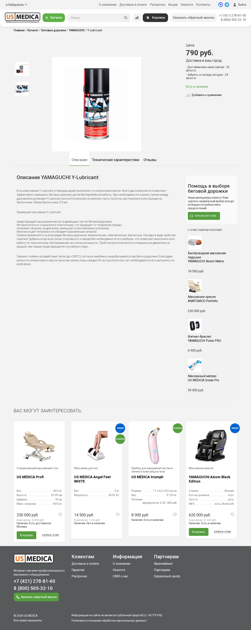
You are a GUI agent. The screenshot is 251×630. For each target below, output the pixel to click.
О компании (107, 4)
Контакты (203, 4)
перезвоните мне (205, 216)
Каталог (56, 17)
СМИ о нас (120, 576)
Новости (187, 4)
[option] (22, 69)
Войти (242, 4)
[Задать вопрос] (60, 514)
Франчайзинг (163, 564)
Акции (172, 4)
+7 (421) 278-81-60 (232, 15)
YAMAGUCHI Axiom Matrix (207, 257)
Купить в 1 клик (50, 535)
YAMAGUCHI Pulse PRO (204, 339)
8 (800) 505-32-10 (233, 20)
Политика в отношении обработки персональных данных (108, 620)
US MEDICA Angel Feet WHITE (92, 479)
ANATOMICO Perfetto (203, 299)
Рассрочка (157, 4)
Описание (79, 160)
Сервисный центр (167, 576)
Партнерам (162, 570)
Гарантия (78, 570)
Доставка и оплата (133, 4)
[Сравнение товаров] (137, 17)
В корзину (26, 535)
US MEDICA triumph (147, 477)
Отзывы (150, 160)
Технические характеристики (115, 160)
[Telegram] (227, 4)
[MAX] (220, 4)
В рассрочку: (30, 520)
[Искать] (126, 17)
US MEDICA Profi (30, 477)
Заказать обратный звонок (193, 17)
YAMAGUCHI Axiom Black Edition (209, 479)
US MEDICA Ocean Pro (203, 378)
